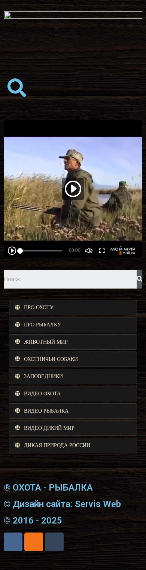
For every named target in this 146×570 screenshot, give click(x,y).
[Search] (139, 279)
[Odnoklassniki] (33, 542)
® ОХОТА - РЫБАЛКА (48, 487)
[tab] (73, 307)
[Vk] (13, 542)
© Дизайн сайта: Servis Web (62, 504)
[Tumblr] (54, 542)
